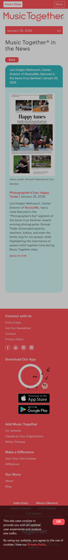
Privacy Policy (37, 544)
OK (58, 521)
